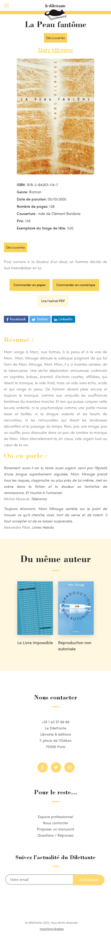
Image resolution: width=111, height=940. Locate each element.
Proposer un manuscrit (55, 828)
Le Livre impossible (35, 642)
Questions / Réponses (55, 835)
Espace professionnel (55, 816)
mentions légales (52, 928)
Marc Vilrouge (55, 49)
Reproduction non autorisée (74, 645)
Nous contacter (55, 822)
